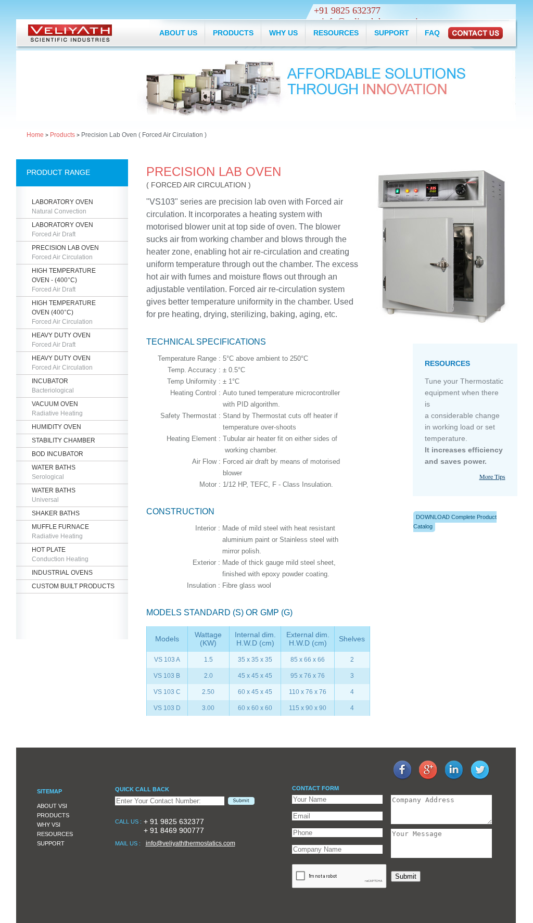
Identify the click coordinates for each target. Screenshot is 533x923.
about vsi (52, 806)
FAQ (432, 33)
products (233, 33)
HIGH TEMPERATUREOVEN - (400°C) (64, 280)
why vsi (48, 824)
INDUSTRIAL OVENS (62, 572)
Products (62, 134)
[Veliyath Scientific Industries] (70, 33)
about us (178, 33)
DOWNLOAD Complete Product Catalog (455, 521)
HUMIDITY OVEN (56, 427)
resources (336, 33)
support (391, 33)
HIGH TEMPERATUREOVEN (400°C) (64, 312)
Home (35, 134)
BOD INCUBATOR (57, 454)
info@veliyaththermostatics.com (190, 843)
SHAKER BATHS (56, 513)
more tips (492, 476)
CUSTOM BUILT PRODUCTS (73, 586)
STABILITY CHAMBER (63, 440)
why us (283, 33)
